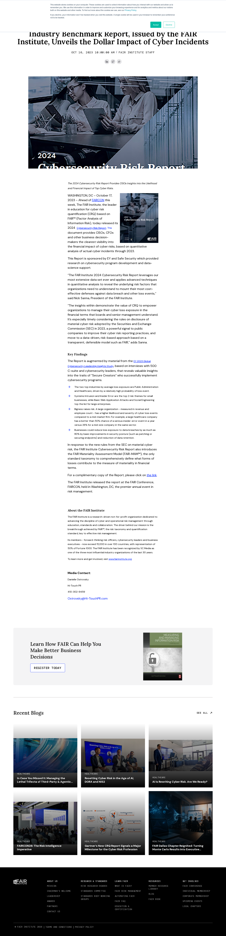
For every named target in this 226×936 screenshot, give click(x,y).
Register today (47, 668)
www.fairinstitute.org (120, 559)
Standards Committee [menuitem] (93, 891)
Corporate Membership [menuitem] (196, 896)
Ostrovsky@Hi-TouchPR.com (88, 598)
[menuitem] (59, 927)
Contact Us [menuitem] (53, 911)
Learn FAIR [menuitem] (121, 881)
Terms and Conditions (59, 927)
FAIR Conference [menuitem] (192, 886)
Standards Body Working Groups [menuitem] (95, 898)
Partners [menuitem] (52, 906)
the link (152, 475)
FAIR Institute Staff (137, 52)
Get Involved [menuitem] (190, 881)
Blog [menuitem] (151, 894)
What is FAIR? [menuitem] (123, 886)
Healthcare (23, 774)
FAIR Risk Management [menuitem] (128, 891)
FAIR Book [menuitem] (155, 899)
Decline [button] (169, 24)
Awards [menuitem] (51, 901)
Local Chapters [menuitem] (192, 906)
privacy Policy (84, 927)
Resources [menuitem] (155, 881)
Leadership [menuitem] (53, 896)
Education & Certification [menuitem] (123, 908)
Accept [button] (156, 24)
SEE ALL (202, 712)
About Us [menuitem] (52, 881)
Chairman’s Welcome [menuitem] (59, 891)
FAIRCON (98, 200)
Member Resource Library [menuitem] (158, 887)
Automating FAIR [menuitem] (125, 896)
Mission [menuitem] (51, 886)
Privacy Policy (130, 10)
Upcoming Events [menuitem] (192, 901)
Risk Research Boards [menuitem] (94, 886)
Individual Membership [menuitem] (196, 891)
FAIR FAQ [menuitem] (120, 901)
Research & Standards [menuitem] (94, 881)
